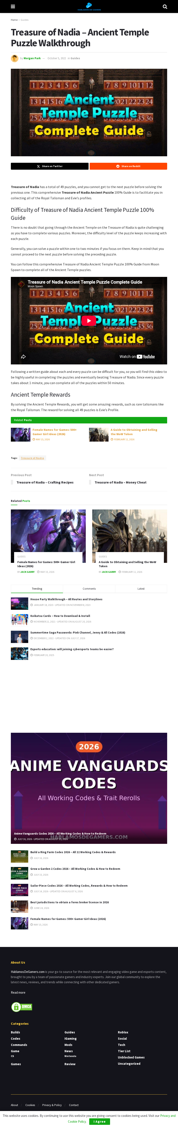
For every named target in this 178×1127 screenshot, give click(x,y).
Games (16, 1064)
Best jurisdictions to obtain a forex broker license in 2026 (69, 902)
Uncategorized (129, 1064)
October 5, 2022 (57, 58)
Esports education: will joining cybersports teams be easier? (72, 649)
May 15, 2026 (42, 439)
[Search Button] (165, 6)
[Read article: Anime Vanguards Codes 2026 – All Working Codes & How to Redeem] (89, 788)
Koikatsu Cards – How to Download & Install (60, 616)
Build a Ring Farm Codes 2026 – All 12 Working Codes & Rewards (73, 852)
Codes (15, 1038)
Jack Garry (27, 571)
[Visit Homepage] (89, 6)
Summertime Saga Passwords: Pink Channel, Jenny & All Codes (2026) (77, 632)
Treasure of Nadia (32, 458)
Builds (15, 1032)
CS (12, 1056)
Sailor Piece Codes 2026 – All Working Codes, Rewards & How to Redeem (79, 886)
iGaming (70, 1038)
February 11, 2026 (124, 439)
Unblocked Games (131, 1057)
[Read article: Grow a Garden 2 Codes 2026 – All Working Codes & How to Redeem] (19, 873)
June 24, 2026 (41, 908)
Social (122, 1038)
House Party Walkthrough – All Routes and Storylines (66, 599)
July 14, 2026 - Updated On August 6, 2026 (58, 891)
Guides (24, 19)
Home (14, 19)
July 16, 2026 (40, 858)
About (14, 1105)
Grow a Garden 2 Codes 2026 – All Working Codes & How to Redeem (75, 869)
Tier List (124, 1051)
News (68, 1051)
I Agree (100, 1121)
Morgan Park (32, 58)
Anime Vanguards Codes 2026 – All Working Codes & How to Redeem (60, 833)
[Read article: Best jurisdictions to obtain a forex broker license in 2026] (19, 906)
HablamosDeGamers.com (27, 972)
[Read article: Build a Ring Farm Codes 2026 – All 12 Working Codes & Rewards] (19, 856)
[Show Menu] (13, 6)
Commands (19, 1045)
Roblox (123, 1032)
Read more (18, 992)
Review (70, 1064)
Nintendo (70, 1056)
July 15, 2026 (40, 874)
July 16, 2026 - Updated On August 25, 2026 (42, 839)
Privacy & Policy (52, 1105)
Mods (68, 1045)
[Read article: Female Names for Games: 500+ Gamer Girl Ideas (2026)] (20, 435)
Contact (74, 1105)
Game (15, 1051)
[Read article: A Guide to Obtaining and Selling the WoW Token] (99, 435)
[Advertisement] (89, 696)
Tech (121, 1045)
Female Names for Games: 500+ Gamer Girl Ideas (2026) (55, 432)
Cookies (30, 1105)
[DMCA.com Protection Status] (22, 1006)
